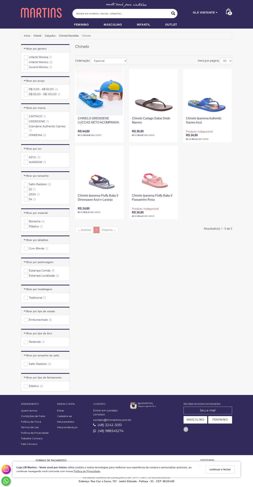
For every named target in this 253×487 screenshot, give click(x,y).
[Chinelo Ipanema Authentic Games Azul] (207, 92)
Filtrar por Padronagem (39, 262)
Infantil (143, 24)
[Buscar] (173, 13)
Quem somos (29, 410)
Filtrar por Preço (35, 80)
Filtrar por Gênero (36, 48)
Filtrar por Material (37, 212)
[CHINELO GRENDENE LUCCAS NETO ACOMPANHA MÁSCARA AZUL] (99, 92)
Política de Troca (31, 421)
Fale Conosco (29, 443)
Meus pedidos (65, 421)
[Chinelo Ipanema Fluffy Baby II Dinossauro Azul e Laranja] (99, 169)
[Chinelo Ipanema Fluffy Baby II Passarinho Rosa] (153, 169)
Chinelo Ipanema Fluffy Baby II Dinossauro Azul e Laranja (98, 197)
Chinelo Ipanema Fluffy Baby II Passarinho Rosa (152, 197)
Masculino (113, 24)
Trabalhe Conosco (32, 438)
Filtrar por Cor (34, 148)
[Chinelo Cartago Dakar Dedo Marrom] (153, 92)
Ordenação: (82, 60)
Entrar (60, 410)
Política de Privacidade (87, 471)
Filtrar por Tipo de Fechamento (43, 377)
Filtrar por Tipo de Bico (39, 333)
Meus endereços (67, 427)
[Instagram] (186, 429)
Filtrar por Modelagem (39, 289)
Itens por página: (208, 60)
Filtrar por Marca (35, 107)
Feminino (81, 24)
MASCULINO (195, 419)
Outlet (171, 24)
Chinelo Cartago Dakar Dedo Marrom (151, 120)
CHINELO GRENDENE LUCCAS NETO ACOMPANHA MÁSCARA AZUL (98, 122)
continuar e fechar (220, 469)
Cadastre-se (64, 416)
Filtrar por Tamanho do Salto (42, 355)
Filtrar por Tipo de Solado (40, 311)
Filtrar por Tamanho (37, 175)
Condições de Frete (33, 416)
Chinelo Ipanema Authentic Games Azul (204, 120)
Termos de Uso (30, 427)
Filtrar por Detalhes (37, 239)
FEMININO (220, 419)
